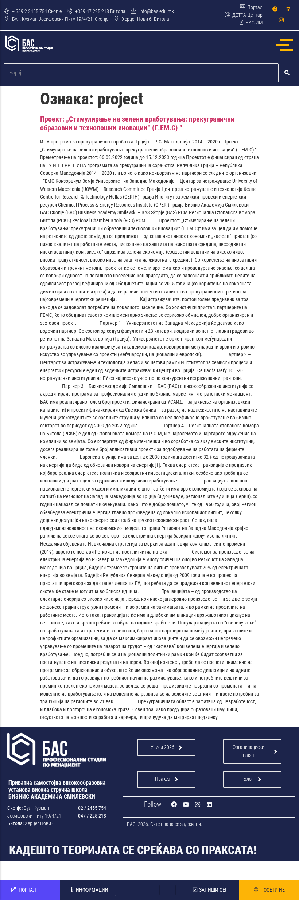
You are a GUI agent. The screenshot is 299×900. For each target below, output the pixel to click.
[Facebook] (274, 8)
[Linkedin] (287, 8)
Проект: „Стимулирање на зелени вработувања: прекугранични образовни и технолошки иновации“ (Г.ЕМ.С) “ (137, 123)
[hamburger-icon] (167, 890)
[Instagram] (281, 19)
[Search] (287, 72)
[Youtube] (186, 804)
